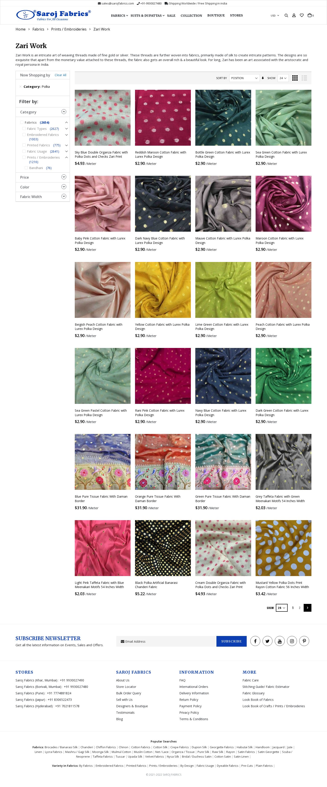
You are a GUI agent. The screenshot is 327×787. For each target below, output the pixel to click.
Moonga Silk (100, 752)
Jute (290, 747)
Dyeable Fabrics (227, 766)
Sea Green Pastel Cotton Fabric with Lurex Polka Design (101, 412)
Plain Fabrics (264, 766)
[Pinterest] (304, 641)
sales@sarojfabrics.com (117, 3)
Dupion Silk (199, 747)
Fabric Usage (205, 766)
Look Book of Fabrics (258, 699)
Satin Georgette (268, 752)
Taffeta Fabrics (103, 756)
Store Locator (126, 687)
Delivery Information (194, 693)
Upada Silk (135, 756)
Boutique (216, 15)
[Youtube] (280, 641)
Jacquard (278, 747)
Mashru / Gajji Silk (77, 752)
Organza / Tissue (183, 752)
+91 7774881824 (59, 693)
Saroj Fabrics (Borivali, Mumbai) (38, 687)
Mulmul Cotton (121, 752)
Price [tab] (24, 177)
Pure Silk (203, 752)
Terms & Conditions (193, 719)
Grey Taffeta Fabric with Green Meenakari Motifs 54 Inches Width (280, 498)
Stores (236, 15)
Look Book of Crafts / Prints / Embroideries (273, 706)
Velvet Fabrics (154, 756)
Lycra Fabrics (53, 752)
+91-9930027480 (150, 3)
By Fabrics (86, 766)
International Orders (193, 687)
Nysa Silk (173, 756)
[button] (302, 15)
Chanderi (87, 747)
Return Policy (188, 699)
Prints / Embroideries (69, 29)
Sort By (221, 78)
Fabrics (38, 29)
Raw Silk (217, 752)
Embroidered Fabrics (109, 766)
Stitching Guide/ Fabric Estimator (265, 687)
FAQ (182, 680)
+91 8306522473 (60, 699)
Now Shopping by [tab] (35, 75)
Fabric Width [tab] (31, 196)
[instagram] (292, 641)
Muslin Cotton (143, 752)
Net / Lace (162, 752)
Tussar (120, 756)
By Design (187, 766)
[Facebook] (255, 641)
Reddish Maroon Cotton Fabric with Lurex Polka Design (160, 154)
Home (21, 29)
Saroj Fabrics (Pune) (30, 693)
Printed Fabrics (136, 766)
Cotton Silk (160, 747)
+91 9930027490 (72, 680)
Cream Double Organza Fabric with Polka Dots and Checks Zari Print (220, 585)
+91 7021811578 (67, 706)
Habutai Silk (245, 747)
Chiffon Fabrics (106, 747)
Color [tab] (24, 187)
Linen (38, 752)
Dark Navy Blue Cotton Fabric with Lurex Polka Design (160, 240)
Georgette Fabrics (222, 747)
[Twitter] (267, 641)
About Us (122, 680)
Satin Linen (241, 756)
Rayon (230, 752)
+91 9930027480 (76, 687)
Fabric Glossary (253, 693)
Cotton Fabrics (140, 747)
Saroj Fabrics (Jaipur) (31, 699)
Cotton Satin (222, 756)
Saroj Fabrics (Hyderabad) (35, 706)
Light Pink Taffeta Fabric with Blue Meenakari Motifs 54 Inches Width (99, 585)
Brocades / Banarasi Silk (61, 747)
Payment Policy (190, 706)
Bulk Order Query (128, 693)
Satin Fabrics (246, 752)
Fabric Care (250, 680)
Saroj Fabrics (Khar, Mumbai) (36, 680)
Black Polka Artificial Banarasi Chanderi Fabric (156, 585)
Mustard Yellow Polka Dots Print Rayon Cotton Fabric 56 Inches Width (282, 585)
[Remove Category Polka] (20, 86)
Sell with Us (124, 699)
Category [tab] (28, 112)
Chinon (123, 747)
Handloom (263, 747)
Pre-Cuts (247, 766)
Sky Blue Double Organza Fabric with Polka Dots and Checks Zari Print (101, 154)
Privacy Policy (189, 712)
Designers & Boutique (132, 706)
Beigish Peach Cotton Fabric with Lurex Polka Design (98, 326)
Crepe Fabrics (179, 747)
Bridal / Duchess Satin (197, 756)
